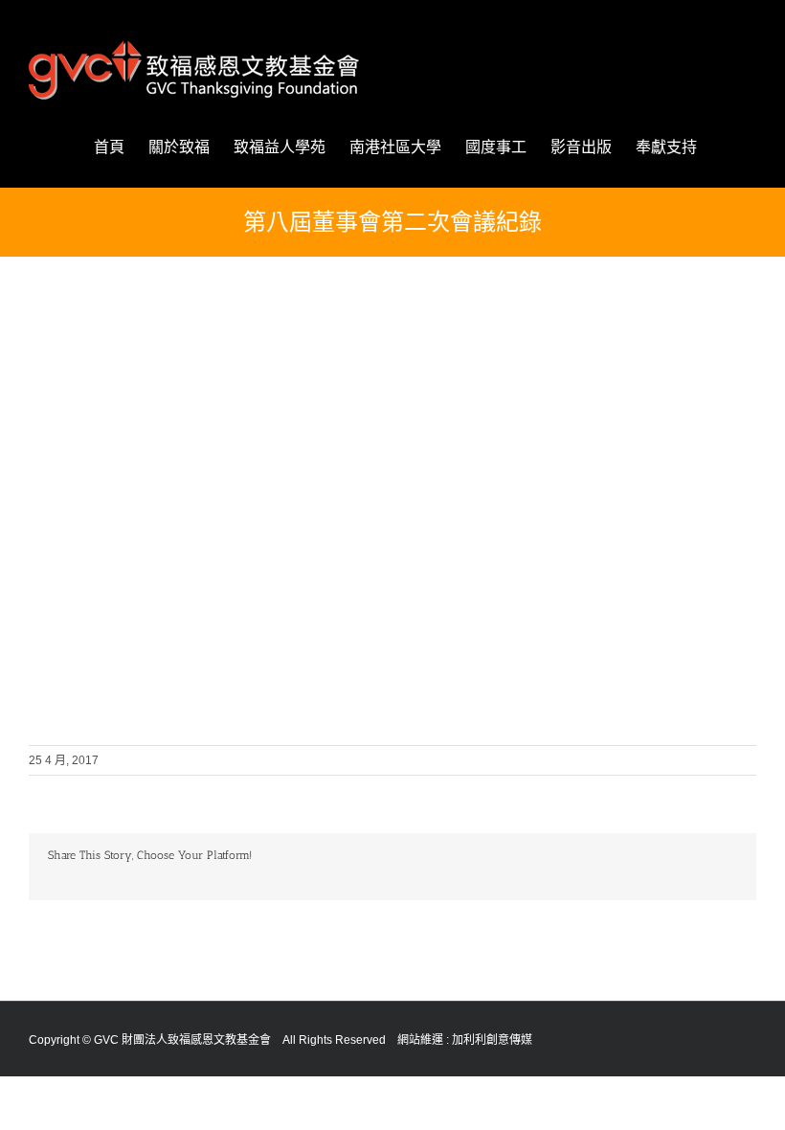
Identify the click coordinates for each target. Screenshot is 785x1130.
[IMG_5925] (301, 374)
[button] (726, 147)
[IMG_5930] (301, 512)
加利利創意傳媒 (492, 1040)
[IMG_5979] (665, 512)
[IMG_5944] (120, 512)
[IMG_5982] (483, 512)
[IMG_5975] (120, 651)
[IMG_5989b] (120, 374)
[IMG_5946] (665, 374)
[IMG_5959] (483, 374)
